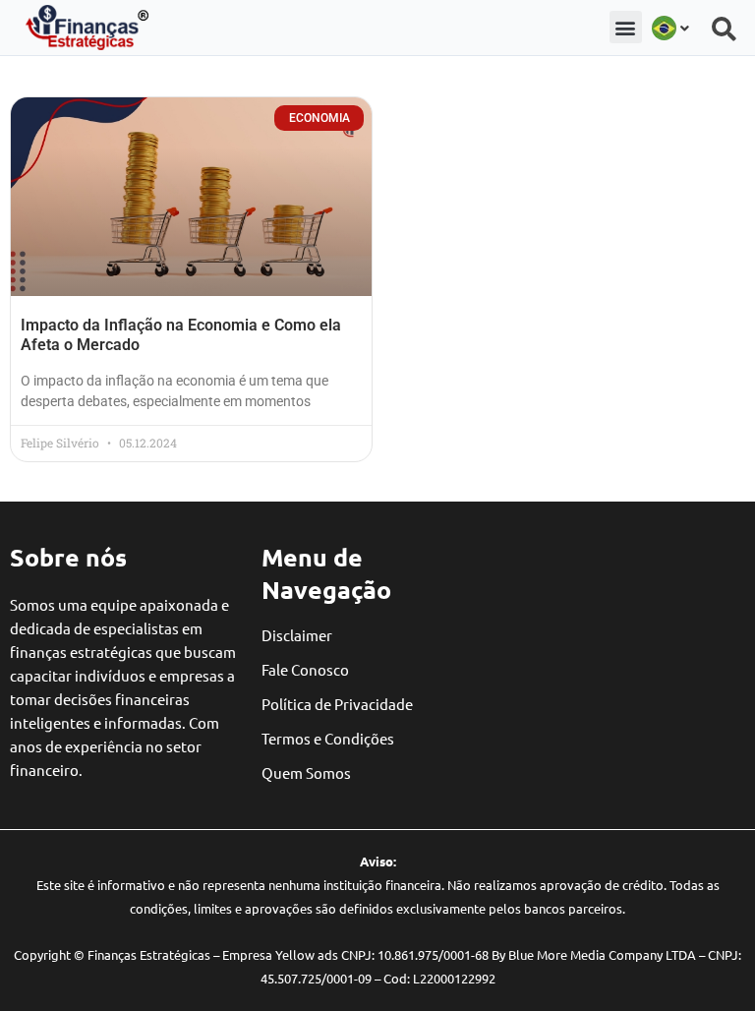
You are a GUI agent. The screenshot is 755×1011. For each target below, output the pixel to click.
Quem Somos (306, 772)
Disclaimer (296, 634)
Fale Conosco (305, 669)
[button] (626, 27)
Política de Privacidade (337, 703)
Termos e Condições (327, 738)
